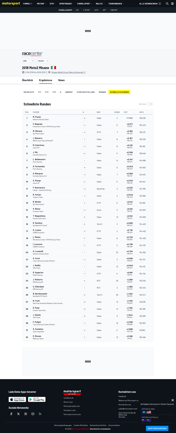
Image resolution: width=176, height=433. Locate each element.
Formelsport (83, 3)
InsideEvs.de (68, 398)
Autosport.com (70, 410)
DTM (52, 3)
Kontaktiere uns (125, 404)
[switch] (145, 104)
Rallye (99, 3)
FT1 (39, 92)
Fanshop (114, 10)
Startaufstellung (86, 92)
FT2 (46, 92)
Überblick (27, 80)
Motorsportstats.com (72, 414)
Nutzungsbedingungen (63, 425)
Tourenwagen (115, 3)
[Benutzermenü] (172, 3)
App (104, 10)
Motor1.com (68, 402)
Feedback (122, 396)
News (61, 80)
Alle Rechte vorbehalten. (100, 429)
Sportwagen (65, 3)
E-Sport (86, 10)
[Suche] (167, 3)
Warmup (69, 92)
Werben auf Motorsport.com (129, 400)
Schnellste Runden (119, 92)
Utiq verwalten (114, 425)
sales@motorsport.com (128, 409)
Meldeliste (29, 92)
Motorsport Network (81, 429)
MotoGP (40, 3)
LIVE (77, 10)
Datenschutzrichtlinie (98, 425)
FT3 (54, 92)
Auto (96, 10)
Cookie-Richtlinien (81, 425)
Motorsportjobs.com (72, 406)
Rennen (102, 92)
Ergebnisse (45, 80)
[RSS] (40, 413)
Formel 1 (27, 3)
